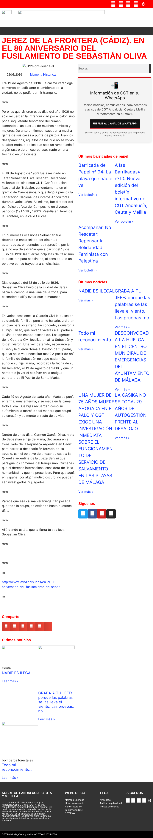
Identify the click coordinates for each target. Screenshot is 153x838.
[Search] (150, 68)
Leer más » (10, 681)
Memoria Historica (43, 74)
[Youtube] (120, 4)
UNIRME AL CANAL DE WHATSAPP (115, 123)
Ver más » (85, 300)
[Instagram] (135, 4)
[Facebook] (128, 4)
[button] (149, 18)
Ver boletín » (87, 195)
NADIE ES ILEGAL (17, 673)
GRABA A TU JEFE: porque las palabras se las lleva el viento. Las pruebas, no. (56, 702)
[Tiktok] (143, 4)
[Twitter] (113, 4)
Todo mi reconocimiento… (17, 767)
